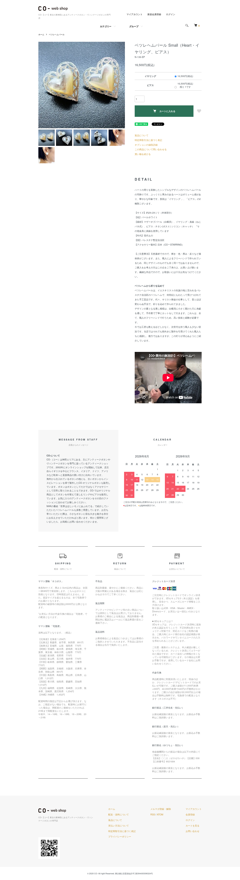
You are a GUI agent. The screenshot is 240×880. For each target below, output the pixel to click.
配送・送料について (118, 814)
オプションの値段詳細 (146, 144)
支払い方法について (118, 825)
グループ (133, 26)
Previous (43, 85)
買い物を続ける (143, 154)
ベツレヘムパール (56, 34)
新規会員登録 (154, 14)
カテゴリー (105, 26)
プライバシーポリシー (119, 836)
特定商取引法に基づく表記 (148, 140)
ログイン (170, 14)
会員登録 (190, 814)
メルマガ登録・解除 (160, 809)
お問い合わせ (192, 831)
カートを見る (192, 825)
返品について (141, 135)
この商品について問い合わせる (151, 149)
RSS (152, 814)
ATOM (160, 814)
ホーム (41, 34)
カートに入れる (167, 111)
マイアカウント (135, 14)
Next (120, 85)
